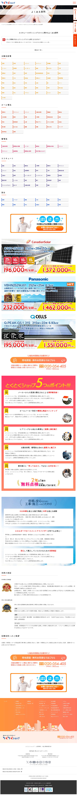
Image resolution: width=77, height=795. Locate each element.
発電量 (48, 63)
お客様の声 (66, 705)
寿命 (3, 122)
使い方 (15, 185)
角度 (26, 73)
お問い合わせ (42, 716)
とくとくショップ (30, 746)
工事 (60, 68)
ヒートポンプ (28, 175)
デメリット (38, 63)
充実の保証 (18, 712)
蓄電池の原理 (28, 151)
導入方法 (49, 126)
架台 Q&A (65, 716)
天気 (60, 199)
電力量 (3, 126)
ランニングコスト (6, 185)
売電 (14, 63)
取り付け (49, 68)
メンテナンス (39, 175)
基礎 (48, 204)
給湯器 (60, 175)
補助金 (3, 73)
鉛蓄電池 (15, 151)
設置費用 (27, 170)
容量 (37, 126)
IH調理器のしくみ (43, 710)
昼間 (14, 131)
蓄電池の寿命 (50, 146)
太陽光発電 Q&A (67, 707)
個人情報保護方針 (55, 710)
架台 (3, 192)
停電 (26, 117)
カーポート (27, 68)
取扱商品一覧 (18, 703)
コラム (64, 701)
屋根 (14, 204)
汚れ (26, 204)
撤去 (60, 73)
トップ (5, 701)
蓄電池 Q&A (66, 712)
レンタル (15, 180)
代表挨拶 (53, 703)
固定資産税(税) (39, 73)
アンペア (61, 126)
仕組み (60, 122)
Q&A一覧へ (38, 50)
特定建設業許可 (55, 707)
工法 (37, 199)
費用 (3, 204)
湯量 (26, 126)
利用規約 (53, 714)
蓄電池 (4, 139)
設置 (60, 63)
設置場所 (49, 180)
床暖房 (48, 175)
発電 (3, 63)
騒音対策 (4, 180)
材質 (60, 204)
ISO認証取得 (54, 705)
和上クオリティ (55, 716)
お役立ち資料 (66, 703)
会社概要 (53, 701)
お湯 (26, 122)
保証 (14, 73)
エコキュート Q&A (67, 714)
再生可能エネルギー (40, 151)
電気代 (3, 78)
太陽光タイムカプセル (20, 714)
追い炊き (15, 126)
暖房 (14, 117)
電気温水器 (50, 117)
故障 (60, 180)
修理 (14, 175)
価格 (37, 68)
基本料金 (4, 131)
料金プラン (38, 122)
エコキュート (8, 158)
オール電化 (7, 105)
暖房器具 (15, 122)
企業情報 (38, 746)
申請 (48, 73)
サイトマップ (54, 712)
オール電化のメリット (44, 705)
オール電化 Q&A (67, 710)
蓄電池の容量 (16, 146)
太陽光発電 (6, 56)
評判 (37, 170)
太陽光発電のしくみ (20, 707)
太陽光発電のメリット (20, 705)
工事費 (37, 117)
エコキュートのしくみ (44, 707)
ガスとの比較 (50, 122)
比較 (60, 117)
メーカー (4, 68)
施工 (37, 180)
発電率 (15, 68)
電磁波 (48, 112)
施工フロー (18, 710)
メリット (27, 63)
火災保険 (4, 117)
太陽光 (17, 701)
